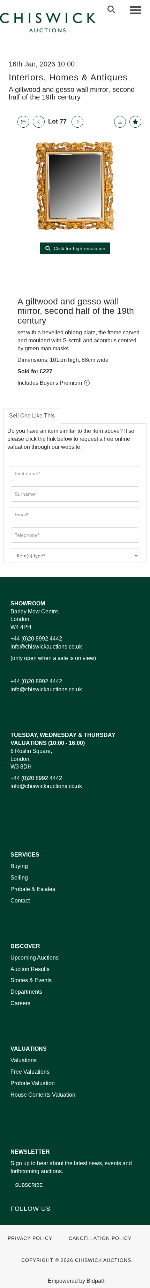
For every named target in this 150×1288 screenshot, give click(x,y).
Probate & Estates (32, 889)
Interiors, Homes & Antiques (68, 77)
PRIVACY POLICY (30, 1238)
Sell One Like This (32, 416)
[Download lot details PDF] (120, 122)
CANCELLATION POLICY (100, 1238)
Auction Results (30, 969)
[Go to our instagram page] (60, 1221)
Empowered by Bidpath (77, 1281)
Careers (20, 1003)
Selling (19, 878)
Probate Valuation (32, 1083)
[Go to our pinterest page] (46, 1221)
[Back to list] (23, 122)
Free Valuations (30, 1072)
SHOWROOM (27, 603)
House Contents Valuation (42, 1095)
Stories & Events (31, 980)
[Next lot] (77, 122)
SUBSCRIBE (29, 1185)
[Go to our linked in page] (31, 1221)
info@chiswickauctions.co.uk (46, 647)
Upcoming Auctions (34, 958)
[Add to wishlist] (135, 122)
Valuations (23, 1060)
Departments (26, 992)
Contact (20, 901)
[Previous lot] (39, 122)
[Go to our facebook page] (17, 1221)
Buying (19, 866)
